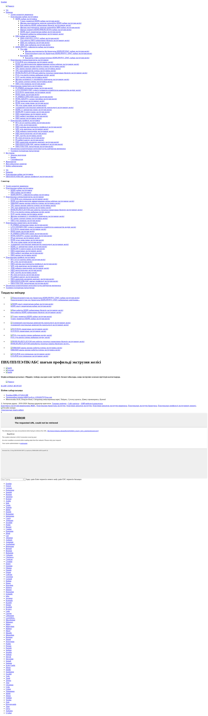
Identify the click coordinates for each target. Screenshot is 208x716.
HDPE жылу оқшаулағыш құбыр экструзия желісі (40, 32)
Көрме (13, 157)
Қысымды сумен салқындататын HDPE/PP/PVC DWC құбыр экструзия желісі (57, 58)
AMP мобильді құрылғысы (92, 403)
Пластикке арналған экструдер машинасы (110, 406)
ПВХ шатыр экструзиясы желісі (28, 118)
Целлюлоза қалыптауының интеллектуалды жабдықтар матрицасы (38, 149)
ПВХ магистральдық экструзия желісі (31, 133)
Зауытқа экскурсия (18, 155)
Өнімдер (9, 12)
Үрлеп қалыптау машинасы (22, 14)
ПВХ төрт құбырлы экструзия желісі (35, 45)
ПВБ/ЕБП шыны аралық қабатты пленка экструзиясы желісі (40, 66)
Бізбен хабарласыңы (14, 166)
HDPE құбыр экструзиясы (26, 19)
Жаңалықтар (11, 162)
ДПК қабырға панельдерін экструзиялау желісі (34, 131)
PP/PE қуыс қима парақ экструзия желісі (32, 103)
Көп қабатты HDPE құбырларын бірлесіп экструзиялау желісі (45, 25)
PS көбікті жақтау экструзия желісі (29, 140)
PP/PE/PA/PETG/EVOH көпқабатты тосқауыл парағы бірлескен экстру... (40, 344)
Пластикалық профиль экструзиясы (25, 120)
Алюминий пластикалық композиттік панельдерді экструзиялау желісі (44, 107)
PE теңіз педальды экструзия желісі (29, 138)
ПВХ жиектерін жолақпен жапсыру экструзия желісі (37, 142)
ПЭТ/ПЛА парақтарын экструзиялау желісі (33, 92)
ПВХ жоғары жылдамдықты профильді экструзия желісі (38, 127)
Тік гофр (23, 49)
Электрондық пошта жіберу (12, 410)
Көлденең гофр (26, 56)
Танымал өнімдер (59, 403)
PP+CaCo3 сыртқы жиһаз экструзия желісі (32, 123)
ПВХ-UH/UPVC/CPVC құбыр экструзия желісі (39, 38)
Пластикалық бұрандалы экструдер (50, 406)
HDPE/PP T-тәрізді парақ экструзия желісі (32, 112)
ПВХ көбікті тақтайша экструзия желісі (31, 116)
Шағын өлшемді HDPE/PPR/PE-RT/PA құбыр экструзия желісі (45, 30)
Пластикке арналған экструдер (79, 406)
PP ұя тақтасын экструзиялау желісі (29, 101)
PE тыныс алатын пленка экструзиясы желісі (33, 82)
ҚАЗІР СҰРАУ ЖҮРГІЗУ (11, 386)
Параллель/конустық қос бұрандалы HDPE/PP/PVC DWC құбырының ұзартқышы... (45, 300)
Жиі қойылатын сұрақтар (16, 164)
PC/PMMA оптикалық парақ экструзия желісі (34, 88)
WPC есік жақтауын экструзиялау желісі (31, 129)
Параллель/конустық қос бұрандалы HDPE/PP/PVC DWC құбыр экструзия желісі (58, 53)
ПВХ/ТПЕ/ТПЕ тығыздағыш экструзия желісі (34, 146)
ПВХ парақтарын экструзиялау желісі (30, 114)
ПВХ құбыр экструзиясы (25, 36)
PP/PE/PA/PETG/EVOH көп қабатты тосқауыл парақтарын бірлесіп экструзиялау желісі (51, 73)
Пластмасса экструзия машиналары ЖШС (18, 406)
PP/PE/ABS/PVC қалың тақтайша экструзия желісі (36, 99)
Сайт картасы (73, 403)
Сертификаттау (17, 159)
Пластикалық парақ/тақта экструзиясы (26, 86)
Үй (7, 10)
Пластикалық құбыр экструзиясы (24, 17)
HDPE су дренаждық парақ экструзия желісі (33, 110)
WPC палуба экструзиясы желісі (28, 136)
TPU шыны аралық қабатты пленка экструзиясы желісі (38, 69)
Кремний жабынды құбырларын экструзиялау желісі (42, 34)
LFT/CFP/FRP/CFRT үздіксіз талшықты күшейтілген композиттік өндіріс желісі (48, 90)
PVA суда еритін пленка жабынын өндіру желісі (35, 75)
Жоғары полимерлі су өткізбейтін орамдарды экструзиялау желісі (42, 79)
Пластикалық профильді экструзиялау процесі (177, 406)
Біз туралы (10, 153)
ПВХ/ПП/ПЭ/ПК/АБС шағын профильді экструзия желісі (39, 144)
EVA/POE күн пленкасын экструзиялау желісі (34, 62)
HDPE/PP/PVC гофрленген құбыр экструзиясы (34, 47)
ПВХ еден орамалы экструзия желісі (30, 84)
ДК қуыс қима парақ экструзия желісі (30, 105)
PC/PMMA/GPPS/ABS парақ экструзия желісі (34, 97)
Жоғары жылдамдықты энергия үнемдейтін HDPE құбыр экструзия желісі (50, 23)
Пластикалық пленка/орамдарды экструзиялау (30, 60)
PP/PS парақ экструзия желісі (27, 94)
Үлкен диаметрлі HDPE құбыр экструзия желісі (39, 21)
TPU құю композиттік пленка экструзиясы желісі (35, 71)
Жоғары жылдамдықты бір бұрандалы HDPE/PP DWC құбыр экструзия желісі (57, 51)
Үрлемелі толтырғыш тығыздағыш (25, 151)
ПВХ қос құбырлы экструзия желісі (35, 43)
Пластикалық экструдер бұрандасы (142, 406)
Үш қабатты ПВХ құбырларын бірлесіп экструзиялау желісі (44, 40)
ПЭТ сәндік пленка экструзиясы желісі (31, 77)
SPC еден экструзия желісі (26, 125)
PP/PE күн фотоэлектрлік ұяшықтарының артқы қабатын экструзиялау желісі (47, 64)
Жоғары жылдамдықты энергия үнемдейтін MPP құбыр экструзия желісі (50, 27)
